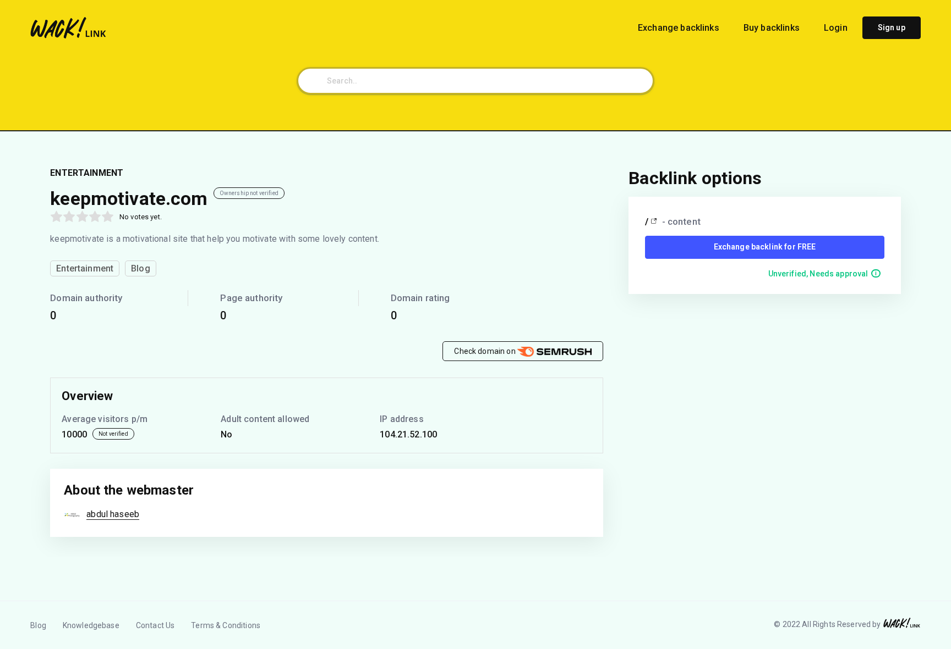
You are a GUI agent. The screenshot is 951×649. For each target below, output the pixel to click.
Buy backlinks (773, 28)
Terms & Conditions (225, 625)
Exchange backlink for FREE (765, 246)
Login (836, 28)
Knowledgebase (91, 625)
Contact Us (155, 625)
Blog (38, 625)
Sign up (891, 27)
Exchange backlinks (680, 28)
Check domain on (485, 351)
